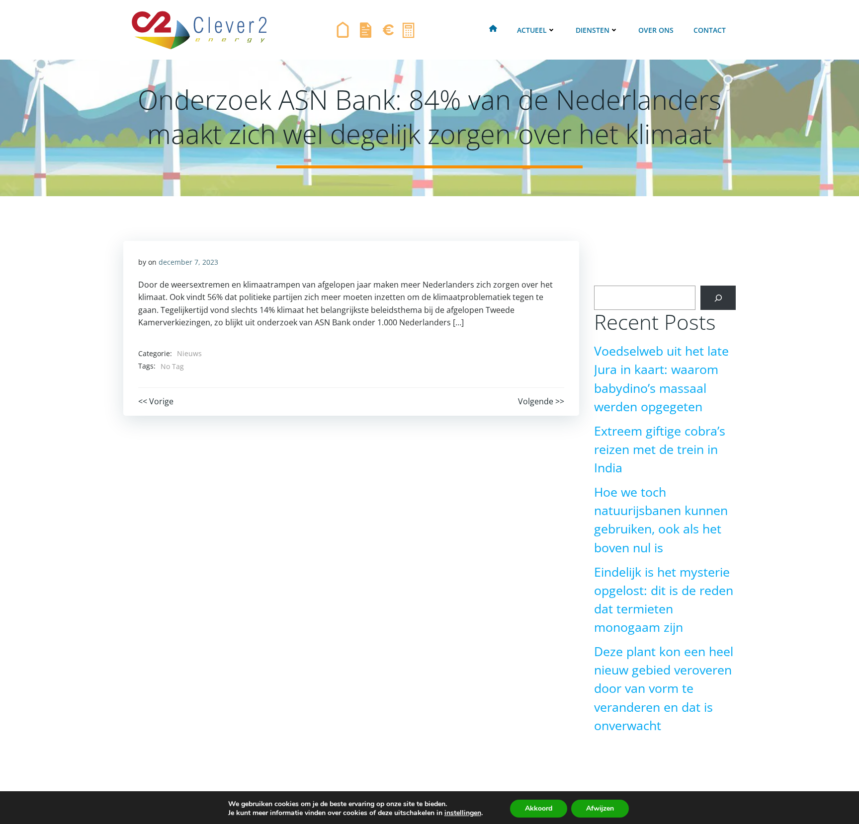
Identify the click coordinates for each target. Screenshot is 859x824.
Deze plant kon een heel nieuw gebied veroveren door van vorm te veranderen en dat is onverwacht (663, 688)
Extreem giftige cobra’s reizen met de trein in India (659, 449)
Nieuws (189, 353)
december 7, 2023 (188, 262)
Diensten (592, 30)
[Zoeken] (718, 298)
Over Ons (656, 30)
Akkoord (538, 808)
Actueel (532, 30)
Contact (709, 30)
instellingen (462, 813)
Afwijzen (600, 808)
